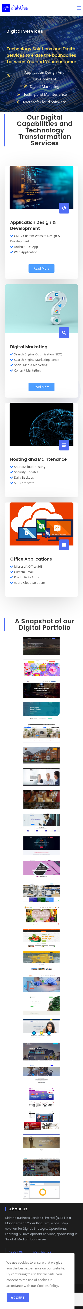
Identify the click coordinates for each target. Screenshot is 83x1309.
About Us (16, 1252)
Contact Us (42, 1252)
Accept (18, 1297)
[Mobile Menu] (79, 8)
